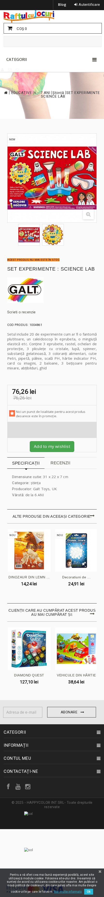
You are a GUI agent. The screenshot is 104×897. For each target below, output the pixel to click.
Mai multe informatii (68, 891)
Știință (58, 93)
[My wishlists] (18, 70)
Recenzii (60, 463)
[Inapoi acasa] (5, 92)
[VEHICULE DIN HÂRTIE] (76, 648)
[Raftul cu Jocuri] (52, 16)
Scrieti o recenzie (21, 312)
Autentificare (89, 4)
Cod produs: (18, 325)
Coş (21, 29)
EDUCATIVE (21, 93)
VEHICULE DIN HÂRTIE (76, 675)
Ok (88, 891)
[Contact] (10, 70)
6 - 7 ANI (42, 93)
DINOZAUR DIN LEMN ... (29, 577)
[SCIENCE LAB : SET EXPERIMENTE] (29, 234)
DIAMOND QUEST (29, 675)
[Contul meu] (2, 70)
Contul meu (17, 758)
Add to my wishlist (52, 446)
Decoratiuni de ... (76, 577)
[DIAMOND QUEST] (29, 648)
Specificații (26, 463)
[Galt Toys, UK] (52, 290)
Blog (62, 4)
